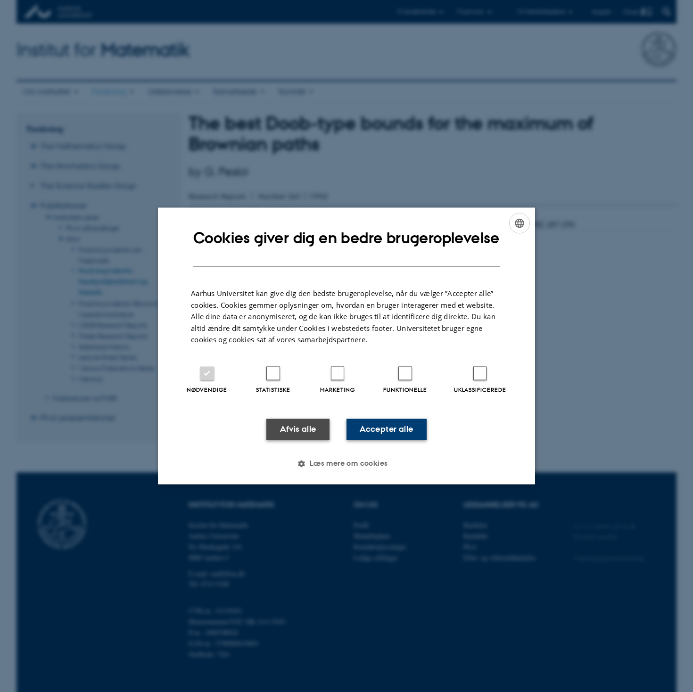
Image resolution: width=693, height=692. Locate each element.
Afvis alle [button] (298, 429)
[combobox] (519, 223)
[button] (346, 464)
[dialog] (346, 345)
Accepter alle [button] (386, 429)
